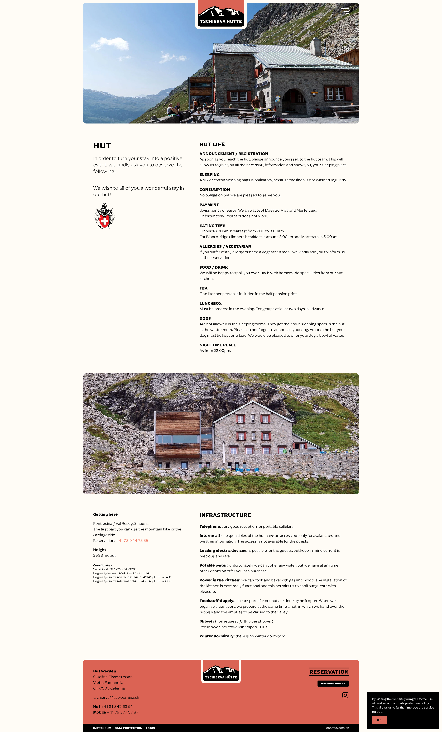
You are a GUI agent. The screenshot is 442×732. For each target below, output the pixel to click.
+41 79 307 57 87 (122, 712)
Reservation (329, 671)
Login (150, 728)
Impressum (102, 728)
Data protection (129, 728)
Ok (379, 720)
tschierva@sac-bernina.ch (116, 697)
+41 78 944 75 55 (132, 540)
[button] (345, 11)
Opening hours (333, 683)
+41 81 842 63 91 (117, 706)
